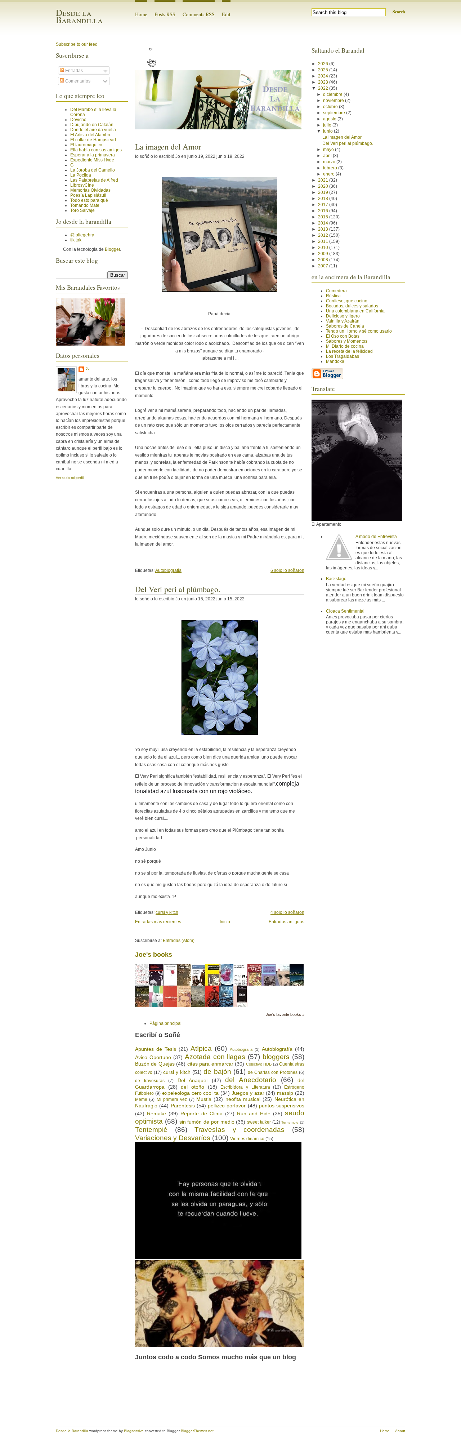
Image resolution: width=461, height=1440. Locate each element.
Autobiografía (168, 570)
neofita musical (242, 1099)
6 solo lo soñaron (287, 570)
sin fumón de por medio (206, 1122)
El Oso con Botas (342, 336)
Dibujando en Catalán (91, 124)
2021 (323, 180)
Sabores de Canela (345, 326)
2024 (323, 76)
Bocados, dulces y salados (352, 305)
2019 (323, 192)
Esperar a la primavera (92, 154)
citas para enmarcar (210, 1064)
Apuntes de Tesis (155, 1049)
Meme (141, 1099)
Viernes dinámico (247, 1138)
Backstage (336, 578)
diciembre (333, 94)
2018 (323, 198)
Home (141, 14)
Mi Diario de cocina (345, 346)
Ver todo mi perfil (70, 478)
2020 (323, 186)
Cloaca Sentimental (345, 611)
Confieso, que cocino (346, 300)
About (400, 1431)
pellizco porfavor (227, 1105)
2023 (323, 82)
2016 (323, 210)
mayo (329, 149)
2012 (323, 235)
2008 (323, 259)
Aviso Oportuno (153, 1057)
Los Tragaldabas (342, 356)
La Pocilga (80, 175)
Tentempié (151, 1129)
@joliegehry (82, 234)
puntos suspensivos (281, 1105)
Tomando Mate (84, 205)
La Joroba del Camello (92, 170)
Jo (88, 368)
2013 (323, 229)
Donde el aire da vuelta (93, 129)
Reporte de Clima (201, 1113)
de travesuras (150, 1080)
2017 (323, 204)
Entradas (73, 70)
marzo (329, 161)
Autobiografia (241, 1049)
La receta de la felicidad (349, 351)
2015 (323, 216)
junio (328, 131)
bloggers (276, 1057)
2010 (323, 247)
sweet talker (259, 1122)
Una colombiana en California (355, 311)
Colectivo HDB (259, 1064)
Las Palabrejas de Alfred (94, 180)
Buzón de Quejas (155, 1064)
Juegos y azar (248, 1093)
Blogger (112, 249)
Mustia (203, 1099)
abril (328, 155)
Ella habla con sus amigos (96, 149)
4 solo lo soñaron (287, 912)
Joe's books (153, 954)
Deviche (78, 119)
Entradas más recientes (158, 921)
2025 (323, 69)
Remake (156, 1113)
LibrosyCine (82, 185)
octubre (331, 106)
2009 (323, 253)
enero (329, 174)
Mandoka (335, 361)
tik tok (75, 240)
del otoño (192, 1087)
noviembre (334, 100)
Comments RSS (199, 14)
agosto (330, 118)
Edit (226, 14)
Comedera (336, 290)
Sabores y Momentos (346, 341)
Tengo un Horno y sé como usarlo (359, 331)
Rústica (333, 295)
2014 (323, 223)
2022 (323, 88)
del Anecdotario (250, 1080)
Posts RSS (165, 14)
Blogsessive (134, 1431)
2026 (323, 63)
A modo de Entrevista (376, 536)
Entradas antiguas (286, 921)
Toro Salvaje (82, 210)
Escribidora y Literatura (245, 1087)
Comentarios (77, 81)
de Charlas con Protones (272, 1072)
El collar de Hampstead (93, 139)
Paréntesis (183, 1105)
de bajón (217, 1071)
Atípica (201, 1048)
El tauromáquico (86, 144)
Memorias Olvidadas (90, 190)
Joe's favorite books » (285, 1014)
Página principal (165, 1023)
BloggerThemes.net (197, 1431)
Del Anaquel (193, 1080)
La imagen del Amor (168, 146)
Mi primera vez (172, 1099)
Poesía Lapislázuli (88, 195)
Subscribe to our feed (77, 44)
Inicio (225, 921)
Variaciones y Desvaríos (172, 1138)
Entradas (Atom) (178, 940)
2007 (323, 265)
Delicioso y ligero (343, 316)
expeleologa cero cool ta (190, 1093)
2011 (323, 241)
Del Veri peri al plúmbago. (177, 589)
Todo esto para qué (89, 200)
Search (399, 12)
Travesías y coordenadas (239, 1129)
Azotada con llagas (215, 1057)
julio (327, 125)
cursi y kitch (167, 912)
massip (285, 1093)
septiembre (334, 112)
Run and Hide (253, 1113)
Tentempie (290, 1122)
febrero (330, 167)
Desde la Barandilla (79, 16)
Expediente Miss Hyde (92, 160)
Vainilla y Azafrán (342, 321)
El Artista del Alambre (91, 134)
